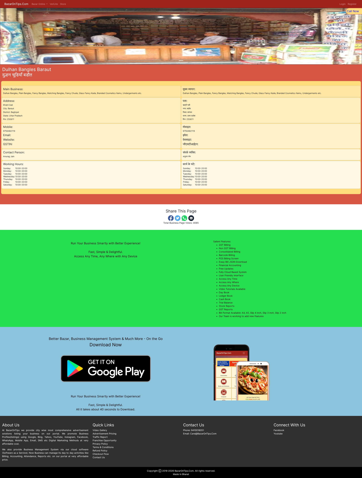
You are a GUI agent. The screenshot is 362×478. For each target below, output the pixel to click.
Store (63, 4)
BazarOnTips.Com (16, 4)
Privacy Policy (100, 443)
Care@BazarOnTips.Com (203, 433)
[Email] (191, 217)
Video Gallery (100, 430)
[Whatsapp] (184, 217)
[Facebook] (171, 217)
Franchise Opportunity (105, 440)
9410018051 (197, 430)
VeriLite (54, 4)
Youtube (278, 433)
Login (342, 4)
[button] (27, 36)
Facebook (279, 430)
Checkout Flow (101, 454)
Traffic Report (100, 437)
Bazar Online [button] (39, 4)
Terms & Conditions (103, 447)
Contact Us (99, 457)
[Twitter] (177, 217)
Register (352, 4)
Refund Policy (100, 450)
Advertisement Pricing (104, 433)
